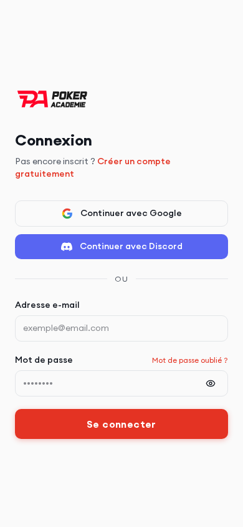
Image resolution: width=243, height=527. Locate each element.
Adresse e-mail (47, 304)
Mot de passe (44, 359)
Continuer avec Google (131, 213)
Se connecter (121, 424)
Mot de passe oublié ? (190, 360)
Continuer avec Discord (131, 246)
